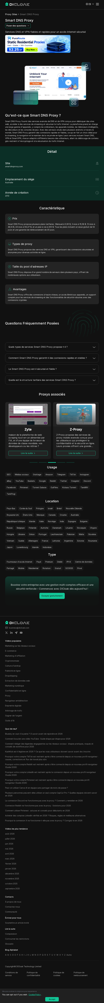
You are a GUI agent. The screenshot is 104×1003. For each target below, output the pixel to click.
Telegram (61, 474)
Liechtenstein (57, 534)
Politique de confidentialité (33, 973)
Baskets (31, 481)
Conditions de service (11, 973)
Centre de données (83, 562)
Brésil (59, 508)
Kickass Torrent (69, 487)
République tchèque (16, 521)
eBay (9, 481)
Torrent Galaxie (39, 487)
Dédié (59, 562)
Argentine (68, 541)
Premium (49, 562)
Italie (41, 521)
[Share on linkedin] (11, 632)
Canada (52, 515)
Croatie (63, 515)
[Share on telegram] (16, 632)
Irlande (32, 521)
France (45, 541)
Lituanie (69, 528)
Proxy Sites (11, 14)
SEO (9, 474)
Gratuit (58, 568)
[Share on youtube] (21, 632)
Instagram (84, 474)
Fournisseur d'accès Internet (19, 562)
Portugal (42, 534)
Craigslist (75, 481)
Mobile (21, 568)
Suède (21, 541)
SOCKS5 (69, 568)
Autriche (44, 528)
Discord (87, 481)
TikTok (73, 474)
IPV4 (69, 562)
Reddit (53, 481)
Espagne (72, 521)
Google (42, 481)
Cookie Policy (35, 994)
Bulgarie (83, 521)
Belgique (21, 528)
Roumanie (92, 541)
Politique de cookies (58, 973)
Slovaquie (81, 528)
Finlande (32, 528)
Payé (39, 562)
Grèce (31, 534)
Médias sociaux (22, 474)
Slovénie (92, 534)
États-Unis (27, 515)
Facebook (11, 487)
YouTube (19, 481)
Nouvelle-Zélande (74, 508)
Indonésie (47, 547)
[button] (90, 4)
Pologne (40, 508)
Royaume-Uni (13, 515)
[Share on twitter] (6, 632)
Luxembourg (22, 547)
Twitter (63, 481)
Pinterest (24, 487)
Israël (50, 508)
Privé (79, 568)
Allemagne (33, 541)
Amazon (49, 474)
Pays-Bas (11, 508)
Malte (81, 534)
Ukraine (21, 534)
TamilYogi (11, 494)
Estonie (80, 541)
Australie (75, 515)
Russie (9, 528)
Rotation (47, 568)
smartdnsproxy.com (14, 166)
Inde (62, 521)
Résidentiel (33, 568)
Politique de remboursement (81, 973)
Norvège (52, 521)
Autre (69, 955)
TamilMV (84, 487)
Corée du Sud (26, 508)
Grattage (37, 474)
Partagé (10, 568)
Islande (35, 547)
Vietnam (10, 541)
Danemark (57, 528)
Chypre (93, 528)
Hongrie (10, 534)
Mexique (40, 515)
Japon (9, 547)
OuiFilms (54, 487)
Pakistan (71, 534)
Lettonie (56, 541)
